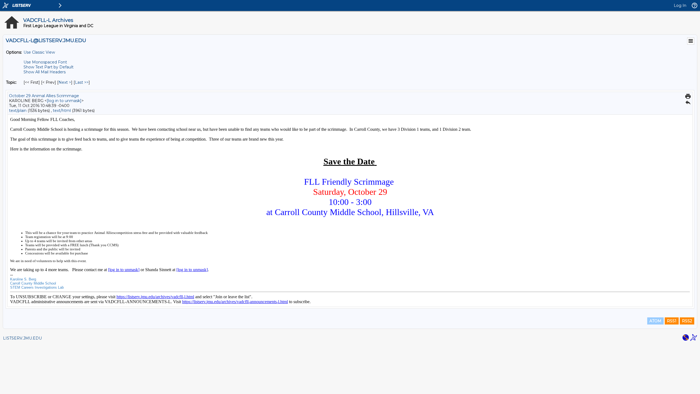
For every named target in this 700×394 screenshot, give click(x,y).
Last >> (82, 82)
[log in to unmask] (64, 100)
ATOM (655, 320)
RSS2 (687, 320)
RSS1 (671, 320)
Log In (680, 5)
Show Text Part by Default (49, 67)
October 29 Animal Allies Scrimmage (44, 95)
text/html (62, 110)
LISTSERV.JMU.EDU (22, 338)
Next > (65, 82)
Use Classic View (39, 52)
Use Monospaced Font (45, 62)
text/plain (18, 110)
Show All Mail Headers (45, 71)
